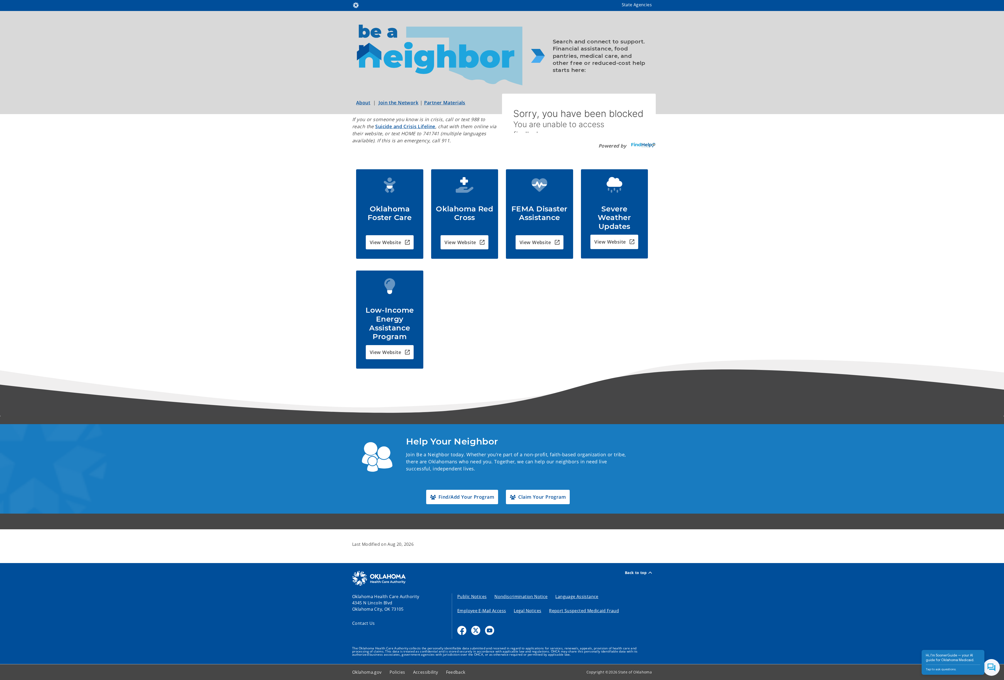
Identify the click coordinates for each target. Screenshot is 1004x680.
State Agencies (637, 5)
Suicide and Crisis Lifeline (405, 126)
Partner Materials (444, 102)
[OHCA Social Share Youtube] (489, 630)
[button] (390, 242)
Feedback (455, 672)
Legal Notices (527, 611)
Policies (397, 672)
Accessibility (425, 672)
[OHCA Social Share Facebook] (461, 630)
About (363, 102)
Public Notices (472, 596)
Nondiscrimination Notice (520, 596)
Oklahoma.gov (367, 672)
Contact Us (363, 623)
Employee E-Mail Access (481, 611)
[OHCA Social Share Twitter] (475, 630)
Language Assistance (576, 596)
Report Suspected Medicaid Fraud (584, 611)
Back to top (636, 573)
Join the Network (398, 102)
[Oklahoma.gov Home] (356, 4)
